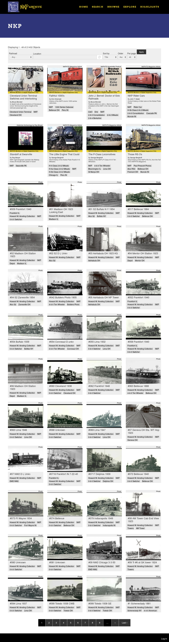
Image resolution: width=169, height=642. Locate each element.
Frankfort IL (15, 213)
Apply (141, 52)
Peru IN (65, 110)
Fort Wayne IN (30, 525)
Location (37, 53)
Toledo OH (68, 610)
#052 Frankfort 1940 (138, 297)
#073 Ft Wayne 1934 (21, 518)
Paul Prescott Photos (142, 165)
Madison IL (53, 219)
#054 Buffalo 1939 (19, 341)
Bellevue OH (54, 110)
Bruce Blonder (17, 102)
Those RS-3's (135, 154)
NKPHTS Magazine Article (72, 66)
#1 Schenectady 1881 (139, 603)
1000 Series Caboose (64, 107)
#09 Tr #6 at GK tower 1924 (142, 562)
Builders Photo (73, 304)
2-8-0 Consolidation (96, 115)
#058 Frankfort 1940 (138, 341)
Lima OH (107, 169)
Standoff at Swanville (21, 154)
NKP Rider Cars (136, 95)
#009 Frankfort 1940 (20, 209)
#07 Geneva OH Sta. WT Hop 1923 (143, 431)
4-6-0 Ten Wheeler (102, 165)
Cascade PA (151, 113)
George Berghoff (57, 157)
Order (120, 53)
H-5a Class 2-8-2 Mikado (59, 169)
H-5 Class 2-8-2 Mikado (59, 165)
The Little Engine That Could (64, 154)
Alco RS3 (131, 169)
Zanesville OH (24, 304)
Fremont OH (133, 172)
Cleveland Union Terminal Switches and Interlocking (23, 97)
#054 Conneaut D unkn (61, 341)
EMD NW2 (14, 481)
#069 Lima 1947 (96, 430)
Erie (96, 112)
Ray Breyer (16, 157)
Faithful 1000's (56, 95)
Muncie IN (132, 116)
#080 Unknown (18, 562)
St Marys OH (93, 172)
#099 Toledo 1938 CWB (61, 603)
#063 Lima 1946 (18, 430)
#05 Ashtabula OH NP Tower (103, 297)
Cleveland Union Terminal (20, 112)
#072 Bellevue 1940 (138, 474)
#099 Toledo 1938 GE (99, 603)
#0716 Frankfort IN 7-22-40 (63, 474)
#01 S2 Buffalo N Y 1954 (101, 209)
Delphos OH (108, 481)
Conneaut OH (73, 349)
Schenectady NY (134, 610)
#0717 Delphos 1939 (99, 474)
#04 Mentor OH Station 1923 (143, 253)
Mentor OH (139, 260)
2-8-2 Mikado (112, 115)
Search (97, 6)
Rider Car (138, 107)
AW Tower (140, 528)
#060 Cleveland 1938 (60, 386)
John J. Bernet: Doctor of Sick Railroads (104, 97)
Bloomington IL (94, 169)
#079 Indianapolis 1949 (100, 518)
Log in (164, 638)
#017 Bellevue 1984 (138, 209)
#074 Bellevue (56, 518)
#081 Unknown (57, 562)
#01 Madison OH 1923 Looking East (61, 210)
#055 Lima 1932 (96, 341)
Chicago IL (53, 175)
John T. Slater (135, 99)
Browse (113, 6)
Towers (131, 528)
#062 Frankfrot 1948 (99, 386)
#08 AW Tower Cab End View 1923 (143, 519)
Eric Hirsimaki (56, 99)
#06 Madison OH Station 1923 (23, 387)
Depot (12, 263)
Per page (131, 53)
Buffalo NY (101, 216)
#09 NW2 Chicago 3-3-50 (101, 562)
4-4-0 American (150, 610)
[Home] (26, 6)
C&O (90, 112)
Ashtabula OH (94, 260)
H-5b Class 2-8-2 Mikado (138, 110)
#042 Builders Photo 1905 (63, 297)
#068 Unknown (57, 430)
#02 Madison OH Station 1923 (23, 254)
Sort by (106, 53)
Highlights (149, 6)
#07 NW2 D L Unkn (20, 474)
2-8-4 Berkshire (94, 118)
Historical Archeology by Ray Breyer (30, 125)
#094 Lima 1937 (18, 603)
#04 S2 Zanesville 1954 (22, 297)
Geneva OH (132, 440)
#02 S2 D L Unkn (58, 253)
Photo (40, 182)
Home (83, 6)
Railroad (13, 53)
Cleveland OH (15, 115)
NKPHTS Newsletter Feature (32, 66)
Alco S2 (91, 216)
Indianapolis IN (109, 525)
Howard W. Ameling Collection (22, 216)
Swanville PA (21, 165)
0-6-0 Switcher (16, 219)
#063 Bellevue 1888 (138, 386)
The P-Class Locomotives (101, 154)
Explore (129, 6)
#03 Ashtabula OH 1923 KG (103, 253)
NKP (35, 112)
